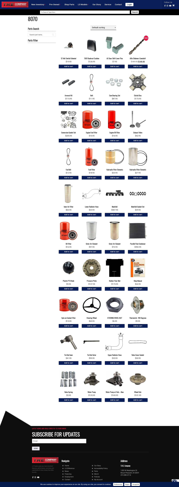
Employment (69, 477)
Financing (68, 474)
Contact (118, 4)
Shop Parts (69, 4)
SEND (36, 448)
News (67, 471)
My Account (98, 479)
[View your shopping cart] (173, 5)
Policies (97, 477)
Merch (96, 474)
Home (67, 466)
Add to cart (68, 66)
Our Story (97, 4)
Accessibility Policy (101, 468)
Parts (96, 471)
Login (129, 4)
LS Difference (69, 468)
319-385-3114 (126, 475)
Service (108, 4)
